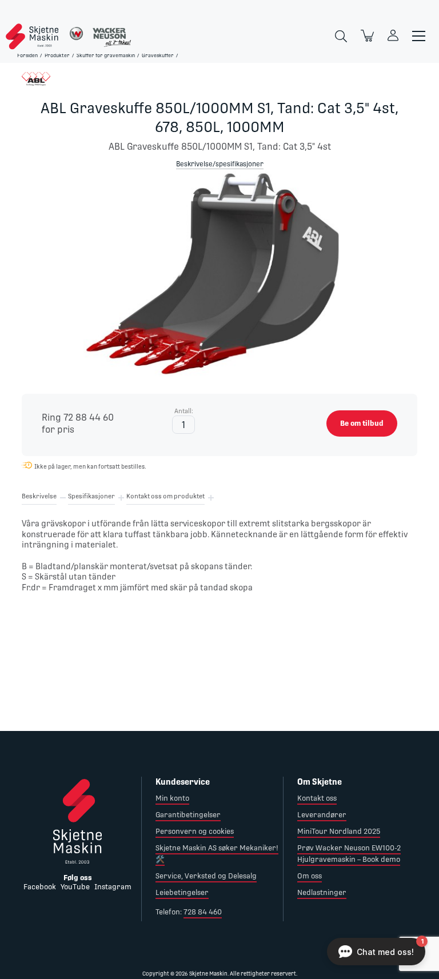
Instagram (112, 886)
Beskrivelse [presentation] (39, 496)
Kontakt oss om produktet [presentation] (165, 496)
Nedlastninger (321, 892)
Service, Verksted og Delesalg (206, 876)
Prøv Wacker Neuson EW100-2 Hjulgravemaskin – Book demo (349, 854)
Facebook (39, 886)
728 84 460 (202, 912)
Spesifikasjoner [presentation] (91, 496)
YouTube (75, 886)
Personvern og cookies (194, 831)
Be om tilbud (362, 423)
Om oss (309, 876)
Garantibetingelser (188, 814)
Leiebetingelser (182, 892)
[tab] (39, 498)
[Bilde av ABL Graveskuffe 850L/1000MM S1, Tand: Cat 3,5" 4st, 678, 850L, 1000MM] (219, 279)
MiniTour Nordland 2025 (338, 831)
